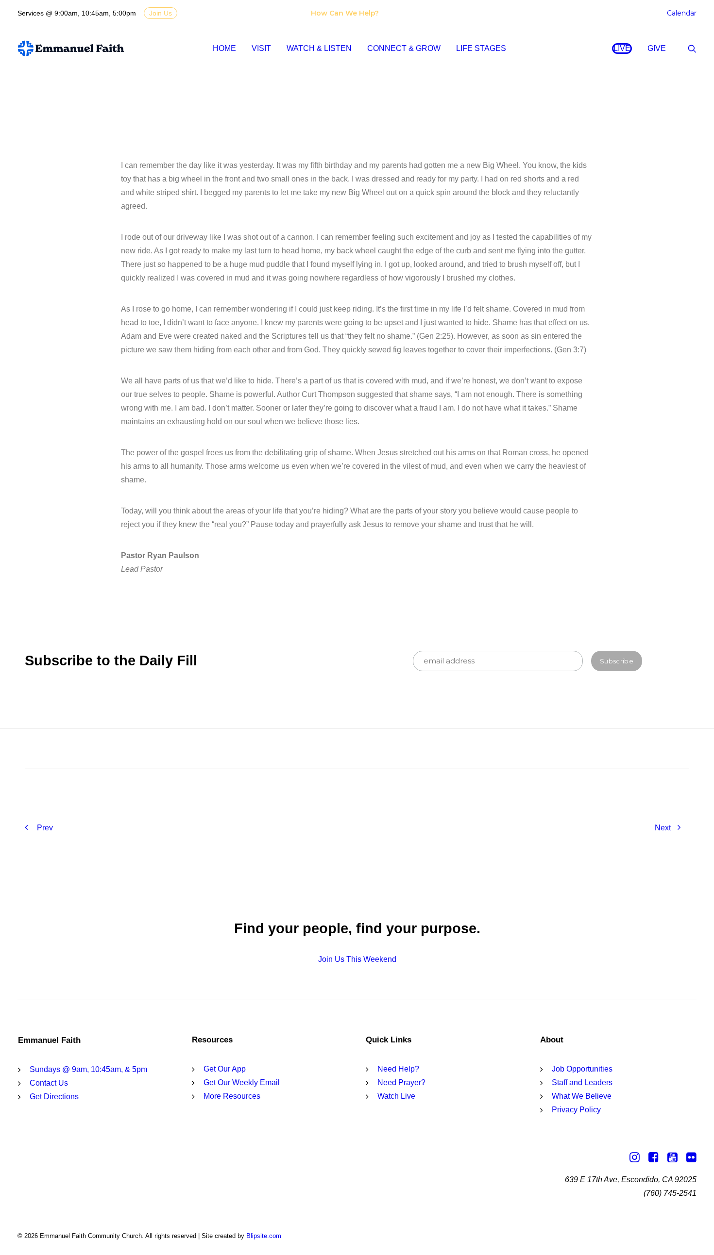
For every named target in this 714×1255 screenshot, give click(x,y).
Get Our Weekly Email (242, 1082)
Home (224, 48)
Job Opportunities (582, 1069)
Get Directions (54, 1096)
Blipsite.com (263, 1235)
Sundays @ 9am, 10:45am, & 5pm (88, 1069)
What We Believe (582, 1096)
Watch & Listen (319, 48)
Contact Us (49, 1083)
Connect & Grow (404, 48)
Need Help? (398, 1069)
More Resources (232, 1096)
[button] (692, 48)
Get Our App (225, 1069)
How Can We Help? (345, 13)
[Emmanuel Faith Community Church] (70, 48)
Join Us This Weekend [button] (357, 959)
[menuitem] (346, 13)
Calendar (682, 13)
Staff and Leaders (582, 1082)
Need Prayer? (401, 1082)
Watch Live (396, 1096)
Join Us (160, 13)
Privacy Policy (576, 1110)
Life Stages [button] (481, 48)
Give (656, 48)
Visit (261, 48)
